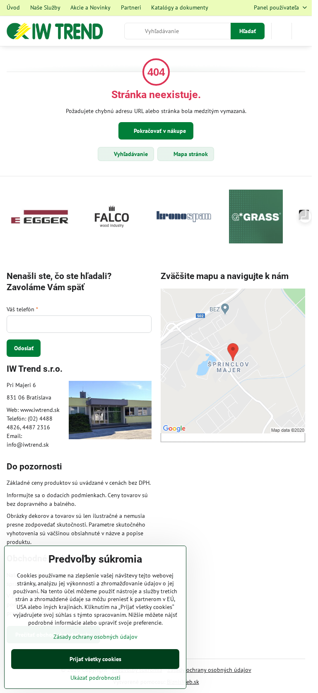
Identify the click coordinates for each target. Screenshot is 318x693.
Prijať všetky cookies (95, 659)
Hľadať (247, 31)
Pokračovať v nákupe (159, 131)
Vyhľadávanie (130, 154)
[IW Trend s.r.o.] (110, 411)
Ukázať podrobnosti (95, 677)
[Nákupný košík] (282, 31)
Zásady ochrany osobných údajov (209, 670)
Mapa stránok (190, 154)
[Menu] (302, 31)
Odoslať (24, 348)
